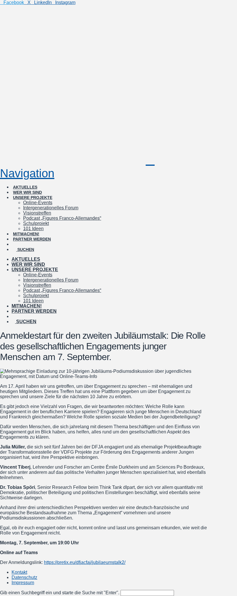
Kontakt (19, 572)
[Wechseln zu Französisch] (43, 239)
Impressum (23, 582)
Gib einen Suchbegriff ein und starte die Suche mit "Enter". (59, 592)
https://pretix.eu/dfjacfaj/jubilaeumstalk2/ (84, 562)
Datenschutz (24, 577)
